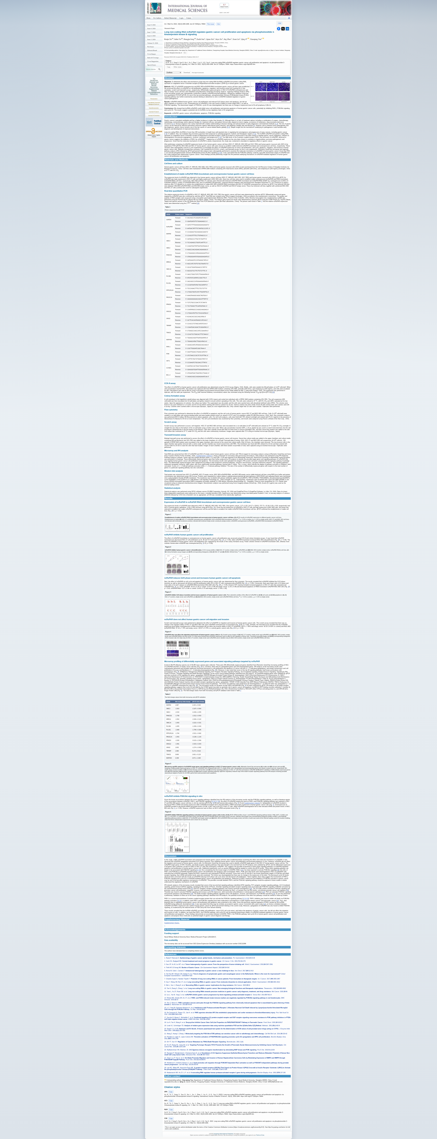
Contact (188, 18)
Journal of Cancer (154, 111)
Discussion (154, 87)
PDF (279, 23)
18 (220, 153)
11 (255, 134)
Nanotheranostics (154, 108)
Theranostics (154, 98)
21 (197, 870)
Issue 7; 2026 (151, 32)
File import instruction (198, 72)
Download (187, 72)
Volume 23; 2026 (152, 43)
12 (220, 137)
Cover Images (151, 54)
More (185, 53)
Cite (218, 24)
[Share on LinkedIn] (287, 28)
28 (287, 890)
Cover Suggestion (152, 61)
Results (153, 85)
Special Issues (151, 65)
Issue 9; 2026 (151, 25)
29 (192, 893)
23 (199, 870)
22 (263, 892)
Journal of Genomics (154, 115)
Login (181, 18)
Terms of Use (260, 1135)
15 (180, 900)
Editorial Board (152, 50)
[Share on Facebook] (278, 28)
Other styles (178, 67)
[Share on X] (283, 28)
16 (248, 898)
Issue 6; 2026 (151, 36)
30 (193, 904)
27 (214, 890)
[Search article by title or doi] (159, 69)
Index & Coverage (153, 58)
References (154, 94)
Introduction (154, 80)
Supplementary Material (154, 90)
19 (198, 203)
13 (218, 153)
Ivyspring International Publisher (223, 1133)
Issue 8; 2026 (151, 28)
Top (154, 79)
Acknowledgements (154, 92)
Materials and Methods (154, 83)
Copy (168, 67)
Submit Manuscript (170, 18)
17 (216, 801)
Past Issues (150, 47)
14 (214, 801)
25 (251, 888)
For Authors (157, 18)
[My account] (289, 17)
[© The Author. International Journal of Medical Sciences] (270, 92)
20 (273, 392)
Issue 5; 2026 (151, 39)
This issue (210, 24)
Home (148, 18)
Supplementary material (204, 456)
